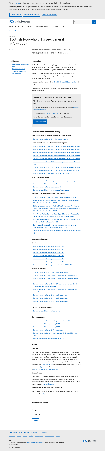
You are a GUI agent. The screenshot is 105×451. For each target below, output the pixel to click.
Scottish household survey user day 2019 (46, 324)
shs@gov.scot (44, 394)
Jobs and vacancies (49, 436)
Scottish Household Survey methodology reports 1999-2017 (52, 173)
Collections (16, 30)
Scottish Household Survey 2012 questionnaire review (50, 295)
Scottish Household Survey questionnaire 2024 (48, 249)
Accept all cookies (16, 14)
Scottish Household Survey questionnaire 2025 (48, 246)
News (22, 26)
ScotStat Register (48, 384)
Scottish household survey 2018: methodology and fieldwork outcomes (56, 170)
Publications (30, 26)
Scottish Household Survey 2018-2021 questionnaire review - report (55, 275)
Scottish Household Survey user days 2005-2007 (49, 338)
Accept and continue (40, 121)
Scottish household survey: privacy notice (46, 311)
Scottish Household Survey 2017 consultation (48, 330)
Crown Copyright (39, 436)
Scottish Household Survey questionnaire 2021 (48, 259)
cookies (17, 3)
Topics (17, 26)
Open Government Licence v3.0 (35, 442)
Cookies (31, 436)
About (11, 26)
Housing (14, 49)
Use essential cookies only (31, 14)
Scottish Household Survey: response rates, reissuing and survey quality (56, 181)
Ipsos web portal (47, 364)
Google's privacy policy (51, 113)
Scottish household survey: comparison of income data (51, 190)
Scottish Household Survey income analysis (47, 187)
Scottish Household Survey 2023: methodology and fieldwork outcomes (56, 152)
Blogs (62, 26)
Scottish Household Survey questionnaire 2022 (48, 256)
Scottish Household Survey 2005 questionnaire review (50, 301)
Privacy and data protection (19, 71)
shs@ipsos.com (42, 367)
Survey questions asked (18, 69)
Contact (25, 436)
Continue (35, 420)
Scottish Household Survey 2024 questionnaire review (50, 272)
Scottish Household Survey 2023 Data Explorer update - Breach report (55, 197)
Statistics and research (42, 26)
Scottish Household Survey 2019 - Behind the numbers (50, 139)
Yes (36, 406)
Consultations (54, 26)
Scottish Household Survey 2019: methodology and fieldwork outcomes (56, 167)
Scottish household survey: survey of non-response (49, 184)
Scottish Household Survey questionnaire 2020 (48, 262)
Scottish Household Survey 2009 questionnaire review (50, 298)
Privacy (58, 436)
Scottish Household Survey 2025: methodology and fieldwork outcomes (56, 146)
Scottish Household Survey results (65, 82)
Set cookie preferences (49, 15)
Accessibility (12, 436)
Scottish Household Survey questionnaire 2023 (48, 253)
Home (10, 30)
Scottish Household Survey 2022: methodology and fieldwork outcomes (56, 156)
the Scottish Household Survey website (45, 369)
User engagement (16, 73)
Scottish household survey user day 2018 (46, 327)
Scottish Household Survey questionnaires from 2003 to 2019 (53, 265)
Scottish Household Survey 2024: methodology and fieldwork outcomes (56, 149)
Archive (19, 436)
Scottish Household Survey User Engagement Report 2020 (52, 321)
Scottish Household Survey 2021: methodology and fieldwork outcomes (56, 159)
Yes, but (37, 414)
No (36, 410)
